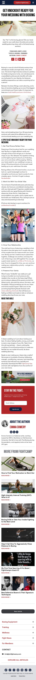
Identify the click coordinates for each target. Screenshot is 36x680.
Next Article (18, 611)
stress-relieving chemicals (10, 291)
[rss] (30, 670)
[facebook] (10, 670)
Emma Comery (21, 55)
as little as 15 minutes (25, 261)
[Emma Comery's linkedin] (14, 432)
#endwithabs (5, 178)
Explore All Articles (18, 660)
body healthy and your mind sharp (19, 92)
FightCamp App (27, 363)
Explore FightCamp (22, 2)
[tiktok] (26, 670)
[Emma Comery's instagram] (17, 432)
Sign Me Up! (15, 409)
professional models (8, 205)
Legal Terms (13, 675)
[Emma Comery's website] (11, 432)
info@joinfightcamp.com (12, 654)
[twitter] (6, 670)
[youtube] (18, 670)
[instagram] (14, 670)
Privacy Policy (22, 675)
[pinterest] (22, 670)
